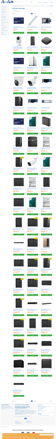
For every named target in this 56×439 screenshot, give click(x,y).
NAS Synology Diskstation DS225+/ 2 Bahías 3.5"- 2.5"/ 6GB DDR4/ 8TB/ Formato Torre (46, 269)
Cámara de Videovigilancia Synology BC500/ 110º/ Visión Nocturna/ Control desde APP (32, 88)
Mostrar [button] (51, 13)
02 (33, 13)
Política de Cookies (38, 437)
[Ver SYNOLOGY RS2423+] (32, 364)
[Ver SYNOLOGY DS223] (18, 101)
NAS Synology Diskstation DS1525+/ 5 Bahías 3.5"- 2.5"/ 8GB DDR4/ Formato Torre (18, 269)
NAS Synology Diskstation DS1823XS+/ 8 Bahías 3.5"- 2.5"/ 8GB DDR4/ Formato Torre (46, 350)
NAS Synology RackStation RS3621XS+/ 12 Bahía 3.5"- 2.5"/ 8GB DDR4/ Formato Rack (18, 391)
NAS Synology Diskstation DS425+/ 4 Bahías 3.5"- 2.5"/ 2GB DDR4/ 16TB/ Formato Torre (18, 330)
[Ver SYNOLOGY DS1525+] (18, 263)
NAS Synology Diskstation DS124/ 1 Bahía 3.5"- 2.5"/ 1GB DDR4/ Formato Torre (32, 48)
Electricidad (3, 34)
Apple (2, 32)
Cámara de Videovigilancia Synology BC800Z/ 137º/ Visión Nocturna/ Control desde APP (32, 169)
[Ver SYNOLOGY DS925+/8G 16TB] (18, 343)
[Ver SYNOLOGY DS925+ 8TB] (32, 283)
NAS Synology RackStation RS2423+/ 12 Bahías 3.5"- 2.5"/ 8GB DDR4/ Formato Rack (32, 370)
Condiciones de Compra (18, 422)
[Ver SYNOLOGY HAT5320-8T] (32, 182)
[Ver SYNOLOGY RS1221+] (32, 303)
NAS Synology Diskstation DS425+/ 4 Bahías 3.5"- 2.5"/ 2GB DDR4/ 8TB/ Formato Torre (32, 269)
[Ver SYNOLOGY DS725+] (46, 182)
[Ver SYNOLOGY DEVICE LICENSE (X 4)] (18, 61)
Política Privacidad (18, 421)
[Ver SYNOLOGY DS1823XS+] (46, 343)
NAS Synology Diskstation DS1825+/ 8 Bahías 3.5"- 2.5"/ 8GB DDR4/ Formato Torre (46, 290)
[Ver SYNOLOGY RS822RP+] (46, 303)
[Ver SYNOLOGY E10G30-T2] (46, 81)
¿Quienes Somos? (18, 423)
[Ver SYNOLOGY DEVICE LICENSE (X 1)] (18, 21)
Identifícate (41, 2)
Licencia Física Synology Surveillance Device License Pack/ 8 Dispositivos (18, 128)
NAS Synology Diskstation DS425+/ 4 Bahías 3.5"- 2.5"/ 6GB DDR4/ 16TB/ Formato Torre (46, 330)
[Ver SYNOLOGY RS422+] (18, 243)
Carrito (52, 2)
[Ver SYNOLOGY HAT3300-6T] (32, 121)
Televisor (2, 14)
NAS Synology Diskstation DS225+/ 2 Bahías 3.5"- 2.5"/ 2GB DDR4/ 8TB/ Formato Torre (46, 229)
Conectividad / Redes (3, 20)
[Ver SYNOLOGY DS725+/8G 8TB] (18, 303)
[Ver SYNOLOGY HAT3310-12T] (46, 162)
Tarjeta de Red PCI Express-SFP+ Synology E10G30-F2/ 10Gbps (32, 108)
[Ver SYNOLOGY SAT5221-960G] (46, 243)
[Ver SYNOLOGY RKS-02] (32, 21)
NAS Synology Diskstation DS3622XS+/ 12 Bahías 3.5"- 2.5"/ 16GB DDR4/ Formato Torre (46, 370)
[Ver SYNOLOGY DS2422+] (18, 364)
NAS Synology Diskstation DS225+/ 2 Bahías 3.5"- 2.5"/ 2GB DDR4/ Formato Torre (18, 148)
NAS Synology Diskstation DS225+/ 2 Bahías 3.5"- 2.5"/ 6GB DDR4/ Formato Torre (18, 169)
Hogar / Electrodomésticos (4, 30)
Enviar (25, 418)
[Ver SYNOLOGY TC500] (18, 81)
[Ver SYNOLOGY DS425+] (18, 182)
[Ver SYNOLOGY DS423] (32, 142)
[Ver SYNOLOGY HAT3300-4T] (46, 61)
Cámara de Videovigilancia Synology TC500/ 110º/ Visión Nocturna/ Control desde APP (18, 88)
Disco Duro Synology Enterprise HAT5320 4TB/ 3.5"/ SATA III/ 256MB (46, 148)
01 (31, 13)
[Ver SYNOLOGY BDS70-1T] (46, 41)
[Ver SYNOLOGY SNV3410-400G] (46, 101)
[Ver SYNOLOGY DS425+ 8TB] (32, 263)
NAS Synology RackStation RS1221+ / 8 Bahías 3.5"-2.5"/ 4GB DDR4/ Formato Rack (32, 310)
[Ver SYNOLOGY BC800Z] (32, 162)
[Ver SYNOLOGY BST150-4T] (46, 121)
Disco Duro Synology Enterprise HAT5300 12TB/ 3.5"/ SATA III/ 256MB (46, 209)
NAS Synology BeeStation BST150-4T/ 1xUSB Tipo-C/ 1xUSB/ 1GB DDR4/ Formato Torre (46, 128)
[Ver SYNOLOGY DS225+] (18, 142)
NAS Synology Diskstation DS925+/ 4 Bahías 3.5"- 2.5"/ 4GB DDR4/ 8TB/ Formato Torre (32, 290)
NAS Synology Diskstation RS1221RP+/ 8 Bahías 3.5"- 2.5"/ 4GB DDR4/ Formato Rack (32, 350)
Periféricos (3, 25)
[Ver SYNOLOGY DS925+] (18, 202)
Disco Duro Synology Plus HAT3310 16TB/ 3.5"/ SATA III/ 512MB (31, 209)
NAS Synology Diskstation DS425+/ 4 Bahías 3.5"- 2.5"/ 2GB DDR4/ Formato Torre (18, 189)
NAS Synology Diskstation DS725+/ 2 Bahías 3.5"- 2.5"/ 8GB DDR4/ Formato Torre (18, 229)
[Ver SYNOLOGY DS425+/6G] (32, 222)
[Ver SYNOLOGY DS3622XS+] (46, 364)
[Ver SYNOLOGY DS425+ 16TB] (18, 323)
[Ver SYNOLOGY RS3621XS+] (18, 384)
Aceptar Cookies (50, 434)
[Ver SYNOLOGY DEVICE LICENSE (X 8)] (18, 121)
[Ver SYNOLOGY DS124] (32, 41)
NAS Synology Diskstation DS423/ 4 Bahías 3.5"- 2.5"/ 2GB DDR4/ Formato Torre (32, 148)
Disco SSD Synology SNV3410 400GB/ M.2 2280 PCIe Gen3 (45, 108)
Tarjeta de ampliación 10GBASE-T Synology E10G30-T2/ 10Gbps (46, 87)
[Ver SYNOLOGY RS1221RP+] (32, 343)
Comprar (18, 32)
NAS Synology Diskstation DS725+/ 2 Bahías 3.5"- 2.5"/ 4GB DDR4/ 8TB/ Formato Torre (18, 290)
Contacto (47, 2)
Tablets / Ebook (4, 27)
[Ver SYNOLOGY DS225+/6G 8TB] (46, 263)
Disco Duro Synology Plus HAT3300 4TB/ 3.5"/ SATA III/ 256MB (45, 68)
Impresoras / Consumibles (3, 17)
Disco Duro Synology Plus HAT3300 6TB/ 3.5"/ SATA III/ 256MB (31, 128)
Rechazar (45, 434)
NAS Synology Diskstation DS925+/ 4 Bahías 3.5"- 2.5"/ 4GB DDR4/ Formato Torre (18, 209)
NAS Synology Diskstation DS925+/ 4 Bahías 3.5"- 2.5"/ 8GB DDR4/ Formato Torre (32, 249)
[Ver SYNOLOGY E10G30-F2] (32, 101)
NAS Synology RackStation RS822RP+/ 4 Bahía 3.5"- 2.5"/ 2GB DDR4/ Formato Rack (46, 310)
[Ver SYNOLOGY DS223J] (32, 61)
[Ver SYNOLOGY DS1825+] (46, 283)
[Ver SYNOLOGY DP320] (32, 323)
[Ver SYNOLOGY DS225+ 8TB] (46, 222)
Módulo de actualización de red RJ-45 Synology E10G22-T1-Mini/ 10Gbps (46, 27)
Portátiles (3, 9)
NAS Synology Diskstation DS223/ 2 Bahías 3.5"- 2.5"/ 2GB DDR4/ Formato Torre (18, 108)
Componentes (3, 7)
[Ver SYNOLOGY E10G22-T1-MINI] (46, 21)
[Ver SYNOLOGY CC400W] (18, 41)
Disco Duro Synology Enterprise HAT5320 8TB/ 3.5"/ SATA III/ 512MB (32, 189)
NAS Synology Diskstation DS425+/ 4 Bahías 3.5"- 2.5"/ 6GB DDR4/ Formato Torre (32, 229)
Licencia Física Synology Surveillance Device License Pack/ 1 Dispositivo (18, 27)
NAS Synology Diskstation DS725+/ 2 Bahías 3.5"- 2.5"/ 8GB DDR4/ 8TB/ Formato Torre (18, 310)
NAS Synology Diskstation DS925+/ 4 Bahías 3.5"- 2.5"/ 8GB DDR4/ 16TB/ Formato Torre (18, 350)
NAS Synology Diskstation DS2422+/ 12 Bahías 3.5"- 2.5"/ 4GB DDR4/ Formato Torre (18, 370)
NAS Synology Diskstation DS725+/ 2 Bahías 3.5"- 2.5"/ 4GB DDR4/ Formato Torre (46, 189)
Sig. (35, 13)
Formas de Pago (28, 422)
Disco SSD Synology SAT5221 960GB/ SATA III (45, 249)
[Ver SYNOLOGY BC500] (32, 81)
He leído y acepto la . (22, 416)
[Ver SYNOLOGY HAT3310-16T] (32, 202)
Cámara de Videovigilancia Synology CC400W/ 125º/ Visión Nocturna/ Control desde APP (18, 48)
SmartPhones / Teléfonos (4, 12)
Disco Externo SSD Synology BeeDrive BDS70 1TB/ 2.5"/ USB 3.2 (46, 47)
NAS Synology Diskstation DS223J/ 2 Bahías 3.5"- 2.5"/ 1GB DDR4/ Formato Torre (32, 68)
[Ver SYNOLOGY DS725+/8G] (18, 222)
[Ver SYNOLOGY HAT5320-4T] (46, 142)
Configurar (41, 434)
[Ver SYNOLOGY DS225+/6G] (18, 162)
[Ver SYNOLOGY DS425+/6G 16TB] (46, 323)
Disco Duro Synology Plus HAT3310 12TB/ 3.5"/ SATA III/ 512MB (45, 169)
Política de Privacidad (22, 414)
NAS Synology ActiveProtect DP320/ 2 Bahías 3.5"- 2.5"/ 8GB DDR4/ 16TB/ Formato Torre (32, 330)
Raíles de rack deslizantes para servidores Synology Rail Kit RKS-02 (32, 27)
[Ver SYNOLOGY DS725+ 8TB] (18, 283)
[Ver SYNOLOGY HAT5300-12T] (46, 202)
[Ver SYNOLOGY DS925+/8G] (32, 243)
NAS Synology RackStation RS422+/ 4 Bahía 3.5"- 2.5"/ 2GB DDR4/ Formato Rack (18, 249)
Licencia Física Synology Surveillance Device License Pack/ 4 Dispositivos (18, 68)
